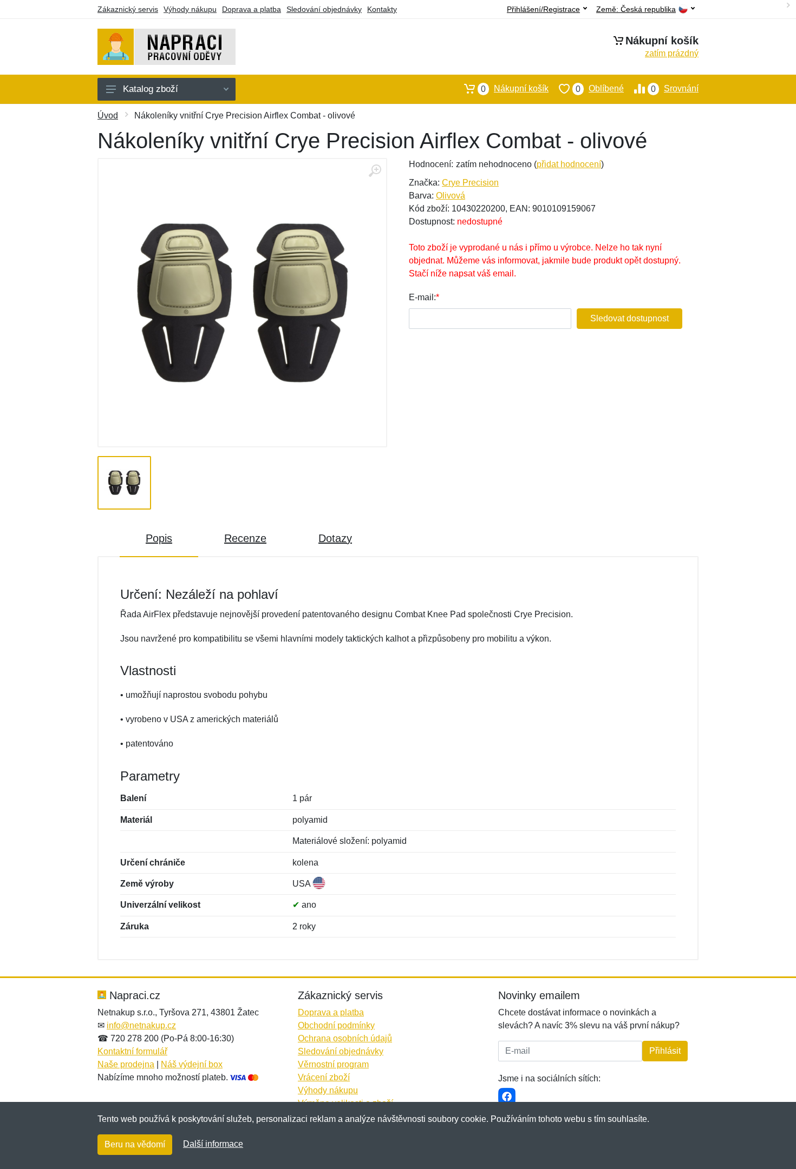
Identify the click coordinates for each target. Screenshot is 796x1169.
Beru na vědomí (135, 1144)
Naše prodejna (125, 1064)
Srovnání (675, 89)
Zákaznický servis (127, 9)
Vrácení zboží (324, 1077)
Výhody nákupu (190, 9)
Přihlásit (665, 1050)
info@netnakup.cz (141, 1025)
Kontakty (382, 9)
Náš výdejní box (192, 1064)
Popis (159, 538)
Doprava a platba (251, 9)
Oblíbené (600, 89)
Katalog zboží (150, 89)
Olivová (450, 195)
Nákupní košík (515, 89)
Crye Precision (470, 182)
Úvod (107, 115)
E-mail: (422, 297)
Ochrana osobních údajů (345, 1038)
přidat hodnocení (569, 164)
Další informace (213, 1143)
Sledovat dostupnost (629, 318)
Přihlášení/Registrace (543, 9)
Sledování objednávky (324, 9)
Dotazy (335, 538)
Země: (636, 9)
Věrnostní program (333, 1064)
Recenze (245, 538)
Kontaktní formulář (132, 1051)
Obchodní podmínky (336, 1025)
